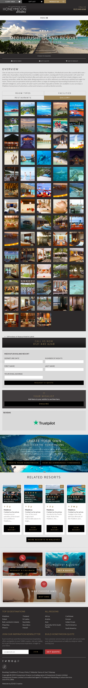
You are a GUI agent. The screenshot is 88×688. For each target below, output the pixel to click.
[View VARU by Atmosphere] (55, 494)
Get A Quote (45, 61)
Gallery (65, 98)
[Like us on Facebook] (2, 661)
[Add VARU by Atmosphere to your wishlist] (62, 486)
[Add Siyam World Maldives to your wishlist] (19, 486)
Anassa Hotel (23, 337)
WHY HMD (44, 597)
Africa (47, 616)
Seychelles (26, 622)
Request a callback (22, 570)
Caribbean (69, 616)
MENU (43, 18)
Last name (50, 366)
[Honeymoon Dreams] (18, 9)
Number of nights (53, 358)
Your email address (13, 374)
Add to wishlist (73, 61)
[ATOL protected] (4, 667)
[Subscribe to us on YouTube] (15, 661)
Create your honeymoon (23, 463)
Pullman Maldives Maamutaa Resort (30, 498)
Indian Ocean (70, 622)
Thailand (26, 616)
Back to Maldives (45, 56)
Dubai (4, 619)
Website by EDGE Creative (12, 684)
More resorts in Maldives (44, 540)
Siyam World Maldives (11, 500)
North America (71, 625)
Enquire (44, 404)
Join (35, 652)
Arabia (47, 619)
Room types (23, 93)
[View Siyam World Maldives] (12, 494)
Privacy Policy (24, 672)
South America (70, 628)
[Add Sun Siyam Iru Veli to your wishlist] (83, 486)
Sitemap (52, 672)
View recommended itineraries (61, 463)
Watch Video (17, 61)
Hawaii (25, 628)
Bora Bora (26, 625)
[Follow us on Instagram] (9, 661)
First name (9, 366)
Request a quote (44, 383)
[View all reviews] (44, 422)
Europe (68, 619)
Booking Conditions (9, 672)
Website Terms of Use (39, 672)
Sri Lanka (26, 619)
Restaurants (23, 98)
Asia (46, 622)
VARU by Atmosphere (53, 500)
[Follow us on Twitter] (6, 661)
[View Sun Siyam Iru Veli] (76, 494)
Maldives (5, 616)
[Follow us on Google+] (18, 661)
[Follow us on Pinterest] (12, 661)
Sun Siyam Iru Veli (75, 500)
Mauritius (5, 625)
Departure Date (11, 358)
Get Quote (53, 652)
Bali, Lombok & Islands (10, 622)
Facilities (64, 93)
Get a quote (65, 570)
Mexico (5, 628)
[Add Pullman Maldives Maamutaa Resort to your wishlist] (40, 486)
